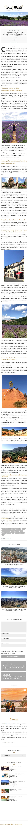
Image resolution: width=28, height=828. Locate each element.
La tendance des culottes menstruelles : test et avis (13, 768)
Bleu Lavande (9, 520)
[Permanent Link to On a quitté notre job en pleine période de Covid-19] (5, 777)
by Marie (14, 39)
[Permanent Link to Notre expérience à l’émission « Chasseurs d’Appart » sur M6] (5, 800)
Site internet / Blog (5, 643)
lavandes (17, 530)
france (13, 530)
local (22, 530)
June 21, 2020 (14, 588)
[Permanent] (14, 563)
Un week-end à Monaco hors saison (14, 564)
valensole (17, 532)
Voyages (16, 30)
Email (5, 638)
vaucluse (22, 532)
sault (13, 532)
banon (14, 528)
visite (3, 534)
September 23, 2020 (14, 611)
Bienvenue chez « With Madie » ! (13, 790)
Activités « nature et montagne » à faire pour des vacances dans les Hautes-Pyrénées (13, 784)
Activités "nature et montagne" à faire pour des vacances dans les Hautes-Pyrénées (14, 609)
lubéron (3, 532)
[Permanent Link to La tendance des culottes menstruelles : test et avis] (5, 770)
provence (8, 532)
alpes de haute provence (6, 528)
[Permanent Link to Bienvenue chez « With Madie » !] (5, 793)
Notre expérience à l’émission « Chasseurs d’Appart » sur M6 (13, 798)
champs (23, 528)
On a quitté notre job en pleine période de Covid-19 (13, 775)
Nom (5, 633)
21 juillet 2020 (14, 37)
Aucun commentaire (14, 42)
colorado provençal (6, 530)
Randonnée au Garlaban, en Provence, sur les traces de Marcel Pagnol (14, 587)
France (11, 30)
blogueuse (19, 528)
